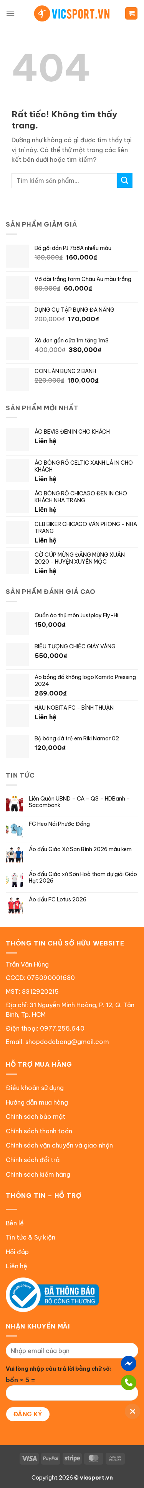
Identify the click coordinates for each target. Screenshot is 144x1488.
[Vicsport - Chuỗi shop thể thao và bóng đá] (72, 13)
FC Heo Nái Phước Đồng (59, 824)
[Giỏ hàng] (131, 13)
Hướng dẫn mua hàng (37, 1102)
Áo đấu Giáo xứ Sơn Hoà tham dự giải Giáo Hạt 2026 (83, 877)
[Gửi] (124, 180)
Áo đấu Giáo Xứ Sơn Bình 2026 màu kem (80, 849)
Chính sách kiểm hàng (38, 1174)
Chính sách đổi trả (33, 1160)
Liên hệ (16, 1266)
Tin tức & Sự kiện (30, 1237)
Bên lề (15, 1223)
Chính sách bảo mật (35, 1116)
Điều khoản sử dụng (35, 1088)
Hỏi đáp (17, 1252)
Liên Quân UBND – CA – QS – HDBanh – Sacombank (79, 802)
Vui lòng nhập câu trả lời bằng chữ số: (58, 1368)
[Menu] (10, 13)
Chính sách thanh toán (39, 1131)
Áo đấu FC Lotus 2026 (57, 899)
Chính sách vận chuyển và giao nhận (59, 1145)
